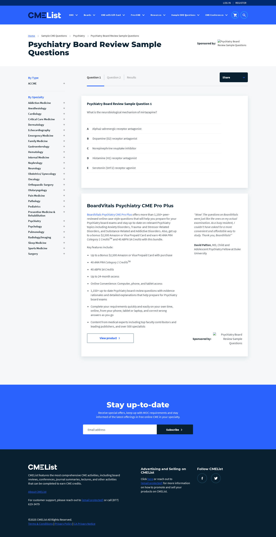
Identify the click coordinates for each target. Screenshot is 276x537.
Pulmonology (36, 232)
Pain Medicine (36, 195)
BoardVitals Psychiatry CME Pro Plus (130, 205)
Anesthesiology (37, 108)
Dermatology (36, 124)
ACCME (32, 83)
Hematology (35, 152)
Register (240, 3)
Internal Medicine (38, 157)
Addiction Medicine (39, 103)
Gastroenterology (38, 146)
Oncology (33, 179)
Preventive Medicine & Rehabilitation (41, 213)
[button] (234, 77)
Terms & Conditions (40, 524)
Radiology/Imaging (39, 237)
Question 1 (94, 77)
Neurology (34, 168)
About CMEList (37, 492)
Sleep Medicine (37, 243)
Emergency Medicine (40, 135)
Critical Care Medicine (41, 119)
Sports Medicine (37, 248)
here (150, 479)
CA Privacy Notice (84, 524)
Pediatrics (34, 206)
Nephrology (35, 163)
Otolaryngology (37, 190)
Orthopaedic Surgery (40, 184)
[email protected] (92, 500)
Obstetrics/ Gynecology (42, 173)
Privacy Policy (63, 524)
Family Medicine (38, 141)
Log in (227, 3)
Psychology (35, 226)
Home (31, 35)
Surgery (33, 253)
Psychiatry (34, 221)
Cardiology (34, 113)
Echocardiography (39, 130)
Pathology (34, 201)
